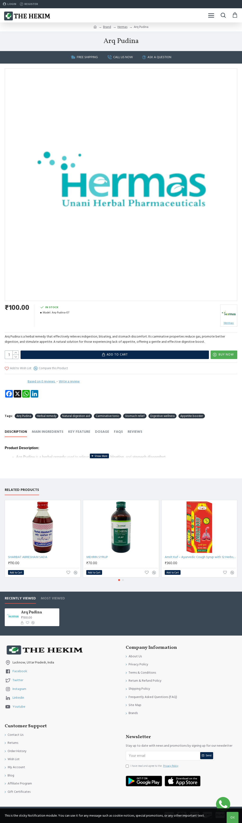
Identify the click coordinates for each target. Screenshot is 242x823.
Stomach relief (135, 416)
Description (16, 432)
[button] (119, 580)
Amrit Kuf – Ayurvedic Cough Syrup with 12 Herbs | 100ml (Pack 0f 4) (200, 557)
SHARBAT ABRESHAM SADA (27, 557)
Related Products (22, 490)
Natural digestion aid (76, 416)
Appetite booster (191, 416)
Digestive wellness (162, 416)
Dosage (102, 432)
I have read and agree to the (154, 766)
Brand (107, 27)
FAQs (118, 432)
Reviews (135, 432)
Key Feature (79, 432)
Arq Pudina (24, 416)
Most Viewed (53, 598)
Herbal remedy (46, 416)
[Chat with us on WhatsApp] (223, 804)
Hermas (122, 27)
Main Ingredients (47, 432)
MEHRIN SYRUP (97, 557)
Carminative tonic (107, 416)
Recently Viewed (20, 598)
